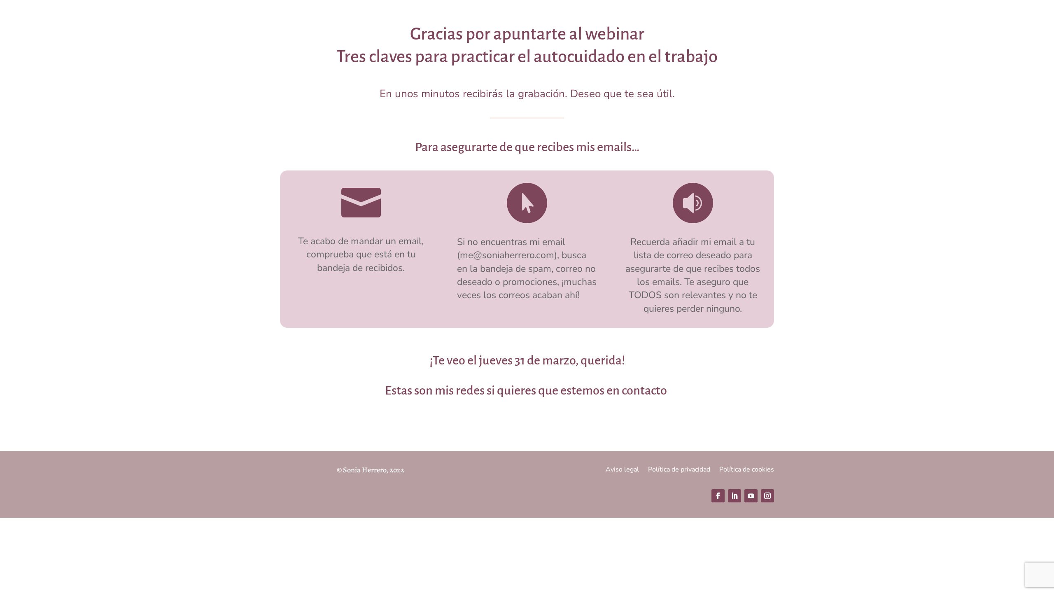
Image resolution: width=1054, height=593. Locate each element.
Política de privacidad (679, 470)
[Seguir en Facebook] (718, 495)
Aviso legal (622, 470)
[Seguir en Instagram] (767, 495)
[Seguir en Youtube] (751, 495)
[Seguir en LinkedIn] (734, 495)
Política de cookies (746, 470)
